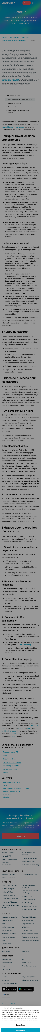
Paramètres (20, 1025)
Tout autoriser (20, 1030)
